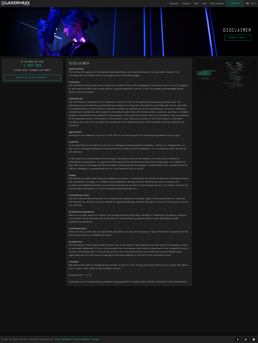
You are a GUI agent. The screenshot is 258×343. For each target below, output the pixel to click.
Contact (235, 3)
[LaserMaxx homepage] (15, 3)
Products (186, 3)
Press (57, 339)
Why (196, 3)
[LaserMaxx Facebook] (238, 339)
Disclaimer (66, 339)
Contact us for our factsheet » (32, 77)
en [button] (252, 3)
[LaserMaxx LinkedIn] (254, 339)
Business (174, 3)
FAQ (204, 3)
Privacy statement (81, 339)
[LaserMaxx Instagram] (246, 339)
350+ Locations (217, 3)
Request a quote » (238, 37)
